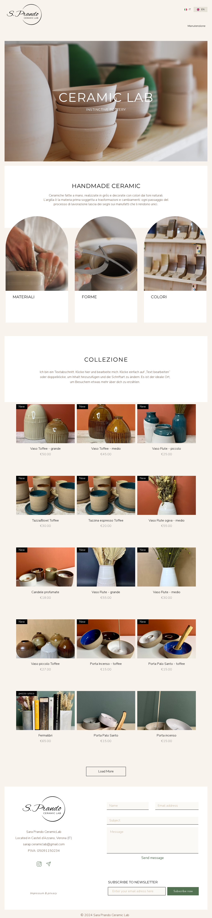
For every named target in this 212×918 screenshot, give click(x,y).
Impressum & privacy (44, 893)
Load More (106, 771)
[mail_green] (48, 864)
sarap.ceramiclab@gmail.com (44, 844)
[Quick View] (106, 710)
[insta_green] (39, 864)
